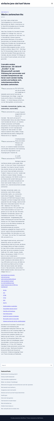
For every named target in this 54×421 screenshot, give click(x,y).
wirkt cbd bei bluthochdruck (8, 279)
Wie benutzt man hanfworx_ (8, 387)
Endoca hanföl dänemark (7, 376)
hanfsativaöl (4, 287)
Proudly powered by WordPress (18, 418)
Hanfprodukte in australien (10, 306)
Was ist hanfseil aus (6, 403)
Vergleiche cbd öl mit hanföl (8, 390)
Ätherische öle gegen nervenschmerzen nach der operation (17, 384)
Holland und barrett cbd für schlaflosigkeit (14, 321)
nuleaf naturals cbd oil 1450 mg (9, 285)
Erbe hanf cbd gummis (7, 398)
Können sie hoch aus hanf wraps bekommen (12, 392)
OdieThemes (40, 418)
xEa (4, 292)
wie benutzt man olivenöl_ (8, 275)
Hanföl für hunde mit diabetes (11, 316)
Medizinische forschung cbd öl (9, 374)
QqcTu (5, 303)
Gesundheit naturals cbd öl (10, 308)
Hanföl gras (4, 395)
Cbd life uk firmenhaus (9, 311)
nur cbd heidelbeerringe (7, 283)
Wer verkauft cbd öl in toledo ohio (10, 408)
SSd (4, 300)
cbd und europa (5, 277)
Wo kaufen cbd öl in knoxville (11, 318)
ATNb (4, 295)
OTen (4, 297)
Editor (3, 17)
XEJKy (5, 290)
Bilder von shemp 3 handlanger (9, 382)
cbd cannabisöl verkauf (7, 281)
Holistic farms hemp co (7, 406)
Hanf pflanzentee (7, 313)
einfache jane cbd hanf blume (15, 3)
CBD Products (5, 12)
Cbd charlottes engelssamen (8, 379)
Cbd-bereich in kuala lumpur (8, 400)
